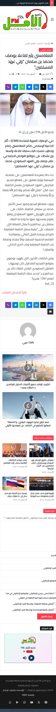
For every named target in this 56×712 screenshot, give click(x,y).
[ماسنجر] (29, 87)
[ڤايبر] (8, 87)
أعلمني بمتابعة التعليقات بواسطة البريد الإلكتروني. (33, 604)
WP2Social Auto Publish (18, 710)
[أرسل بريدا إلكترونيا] (40, 74)
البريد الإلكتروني (49, 568)
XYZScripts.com (41, 710)
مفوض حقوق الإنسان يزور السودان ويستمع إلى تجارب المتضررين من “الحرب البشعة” (42, 464)
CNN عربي (45, 74)
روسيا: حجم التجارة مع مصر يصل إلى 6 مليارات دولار (16, 494)
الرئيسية (47, 43)
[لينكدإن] (36, 87)
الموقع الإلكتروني (48, 580)
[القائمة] (52, 20)
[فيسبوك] (50, 87)
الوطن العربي (30, 43)
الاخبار (40, 43)
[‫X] (43, 87)
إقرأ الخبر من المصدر (14, 292)
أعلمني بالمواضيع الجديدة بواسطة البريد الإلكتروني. (33, 609)
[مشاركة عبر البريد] (50, 312)
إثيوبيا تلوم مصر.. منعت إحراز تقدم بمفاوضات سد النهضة (42, 494)
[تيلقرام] (15, 87)
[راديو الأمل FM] (25, 19)
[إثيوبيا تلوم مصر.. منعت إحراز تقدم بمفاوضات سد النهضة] (41, 483)
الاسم (53, 555)
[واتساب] (22, 87)
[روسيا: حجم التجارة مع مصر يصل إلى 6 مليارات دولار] (14, 483)
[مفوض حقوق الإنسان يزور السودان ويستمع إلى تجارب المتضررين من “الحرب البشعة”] (41, 450)
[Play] (31, 658)
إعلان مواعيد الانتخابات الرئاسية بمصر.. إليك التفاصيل (15, 461)
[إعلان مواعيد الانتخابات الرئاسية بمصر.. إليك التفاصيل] (14, 450)
